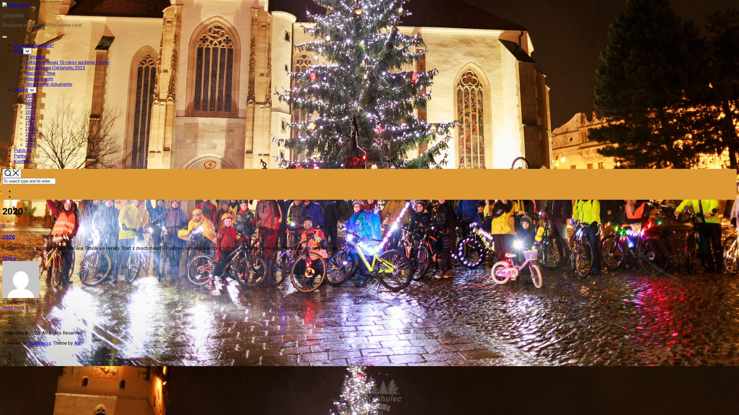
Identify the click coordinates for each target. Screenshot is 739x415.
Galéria (21, 90)
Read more (13, 307)
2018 (30, 134)
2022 (30, 112)
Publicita (22, 150)
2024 (30, 101)
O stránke (35, 57)
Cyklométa (13, 15)
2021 (30, 117)
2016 (30, 145)
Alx (77, 343)
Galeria (9, 258)
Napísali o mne (40, 73)
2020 (30, 123)
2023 (30, 107)
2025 (30, 96)
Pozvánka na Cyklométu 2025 (55, 68)
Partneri (22, 156)
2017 (30, 139)
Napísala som (39, 79)
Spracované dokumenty (48, 84)
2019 (30, 128)
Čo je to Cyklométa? (34, 45)
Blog (18, 51)
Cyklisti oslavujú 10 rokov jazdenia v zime (67, 62)
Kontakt (21, 161)
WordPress (39, 343)
